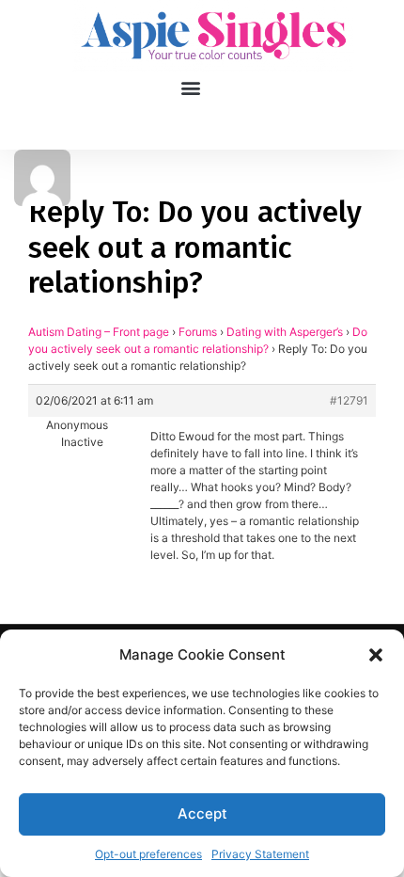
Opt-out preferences (148, 854)
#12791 (349, 400)
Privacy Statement (260, 854)
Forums (198, 332)
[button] (375, 655)
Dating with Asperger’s (284, 332)
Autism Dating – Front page (98, 332)
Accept (202, 813)
